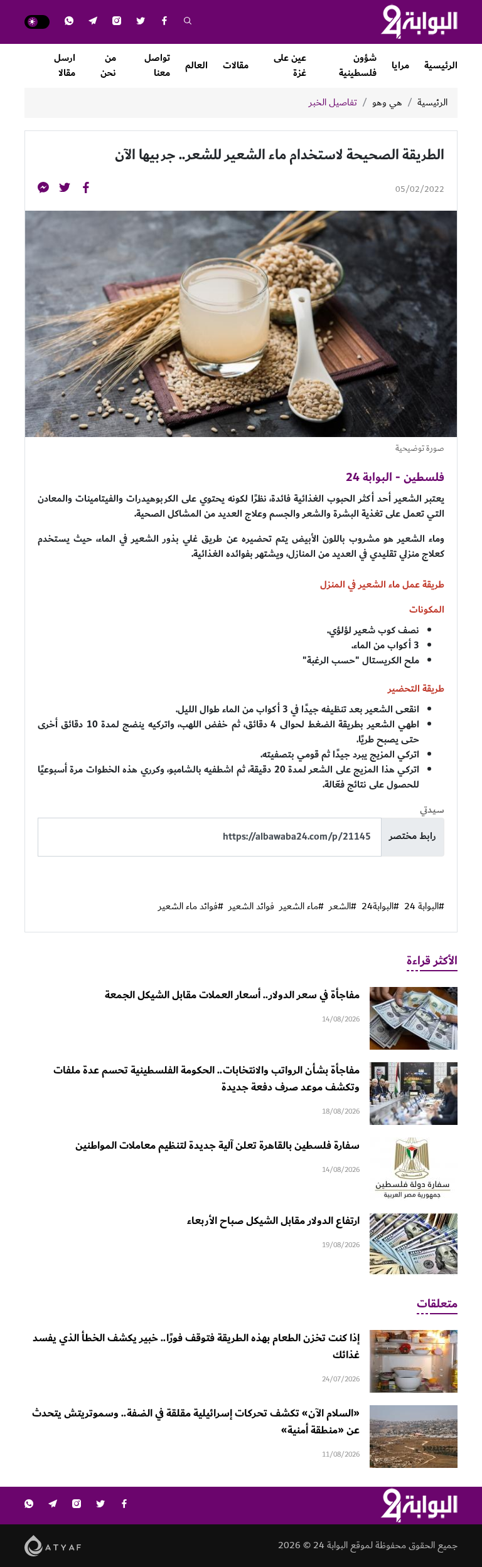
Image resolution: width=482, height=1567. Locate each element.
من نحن (108, 66)
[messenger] (43, 189)
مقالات (236, 65)
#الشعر (342, 906)
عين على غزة (290, 66)
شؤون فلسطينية (358, 66)
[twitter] (140, 22)
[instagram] (116, 22)
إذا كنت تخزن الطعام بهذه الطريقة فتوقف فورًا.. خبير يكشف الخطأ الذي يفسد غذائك (196, 1346)
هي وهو (387, 102)
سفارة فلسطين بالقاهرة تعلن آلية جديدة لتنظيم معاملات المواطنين (217, 1145)
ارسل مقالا (64, 66)
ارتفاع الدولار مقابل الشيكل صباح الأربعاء (273, 1220)
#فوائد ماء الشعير (190, 906)
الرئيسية (441, 65)
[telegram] (92, 22)
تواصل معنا (157, 66)
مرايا (400, 65)
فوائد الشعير (251, 906)
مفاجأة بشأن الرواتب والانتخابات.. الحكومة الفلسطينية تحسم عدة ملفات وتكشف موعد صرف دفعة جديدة (206, 1079)
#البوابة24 (380, 906)
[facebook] (164, 22)
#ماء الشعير (301, 906)
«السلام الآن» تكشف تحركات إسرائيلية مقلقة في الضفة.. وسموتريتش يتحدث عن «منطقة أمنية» (196, 1422)
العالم (196, 65)
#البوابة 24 (424, 906)
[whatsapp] (69, 22)
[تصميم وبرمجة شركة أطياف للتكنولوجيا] (53, 1544)
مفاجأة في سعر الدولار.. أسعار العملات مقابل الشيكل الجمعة (232, 995)
